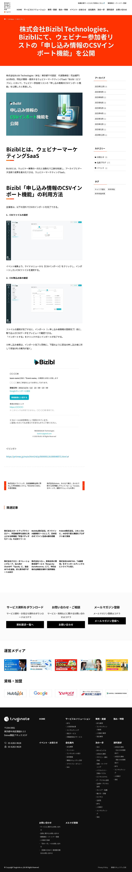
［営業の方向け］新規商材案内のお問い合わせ (50, 851)
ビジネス (100, 797)
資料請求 (117, 742)
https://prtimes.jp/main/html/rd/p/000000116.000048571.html (36, 456)
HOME (42, 718)
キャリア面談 (100, 189)
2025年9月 (100, 92)
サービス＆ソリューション (77, 718)
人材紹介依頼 (45, 840)
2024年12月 (101, 135)
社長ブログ (103, 162)
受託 (98, 817)
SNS (68, 767)
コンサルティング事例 (102, 728)
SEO (98, 747)
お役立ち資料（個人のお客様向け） (120, 759)
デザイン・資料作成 (102, 758)
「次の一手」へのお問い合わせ (50, 845)
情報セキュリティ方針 (74, 760)
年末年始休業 (100, 193)
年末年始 (111, 189)
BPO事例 (100, 723)
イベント (102, 168)
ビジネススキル (102, 777)
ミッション (70, 750)
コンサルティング (73, 730)
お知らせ (102, 157)
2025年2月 (100, 124)
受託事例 (100, 736)
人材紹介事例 (101, 733)
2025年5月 (100, 108)
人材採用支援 (71, 726)
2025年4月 (100, 113)
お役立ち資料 (101, 754)
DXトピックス (101, 750)
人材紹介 (100, 807)
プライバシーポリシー (74, 764)
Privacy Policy (103, 867)
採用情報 (70, 757)
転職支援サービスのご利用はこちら (90, 3)
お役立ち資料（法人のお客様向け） (120, 750)
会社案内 (69, 742)
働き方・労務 (101, 793)
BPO (68, 723)
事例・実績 (100, 718)
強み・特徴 (118, 718)
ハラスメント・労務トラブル (102, 771)
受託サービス (71, 733)
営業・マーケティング (102, 765)
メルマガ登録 (71, 822)
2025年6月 (100, 102)
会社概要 (70, 747)
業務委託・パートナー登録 (117, 3)
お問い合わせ (45, 822)
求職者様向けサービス (74, 737)
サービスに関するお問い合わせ (50, 828)
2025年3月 (100, 118)
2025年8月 (100, 97)
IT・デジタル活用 (103, 780)
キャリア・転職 (102, 790)
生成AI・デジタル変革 (103, 785)
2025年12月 (101, 86)
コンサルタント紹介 (74, 753)
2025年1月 (100, 129)
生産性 (99, 800)
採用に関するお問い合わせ (49, 833)
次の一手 (99, 742)
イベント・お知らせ (48, 742)
